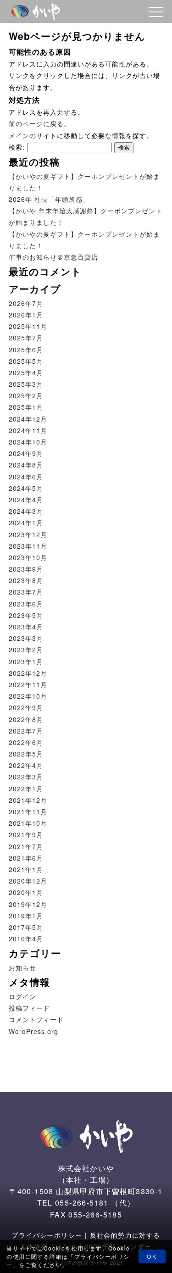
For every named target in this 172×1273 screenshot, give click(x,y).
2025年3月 (26, 384)
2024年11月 (28, 430)
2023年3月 (26, 638)
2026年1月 (26, 314)
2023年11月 (28, 545)
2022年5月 (26, 753)
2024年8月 (26, 464)
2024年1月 (26, 522)
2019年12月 (28, 904)
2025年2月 (26, 395)
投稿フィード (29, 1007)
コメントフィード (36, 1019)
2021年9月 (26, 834)
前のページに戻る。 (40, 123)
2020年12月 (28, 880)
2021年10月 (28, 823)
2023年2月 (26, 649)
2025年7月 (26, 337)
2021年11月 (28, 811)
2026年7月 (26, 303)
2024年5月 (26, 488)
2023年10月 (28, 557)
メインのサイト (33, 135)
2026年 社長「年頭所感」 (49, 199)
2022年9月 (26, 707)
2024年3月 (26, 511)
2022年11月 (28, 684)
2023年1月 (26, 661)
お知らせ (22, 967)
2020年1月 (26, 892)
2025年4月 (26, 372)
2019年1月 (26, 915)
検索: (17, 146)
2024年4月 (26, 499)
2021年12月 (28, 800)
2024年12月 (28, 418)
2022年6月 (26, 742)
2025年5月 (26, 361)
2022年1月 (26, 788)
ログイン (22, 996)
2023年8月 (26, 580)
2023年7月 (26, 591)
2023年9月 (26, 568)
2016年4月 (26, 938)
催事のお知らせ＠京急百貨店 (53, 256)
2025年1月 (26, 406)
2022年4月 (26, 765)
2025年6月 (26, 349)
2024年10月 (28, 441)
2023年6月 (26, 603)
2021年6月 (26, 857)
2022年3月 (26, 776)
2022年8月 (26, 719)
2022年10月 (28, 695)
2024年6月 (26, 476)
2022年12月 (28, 673)
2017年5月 (26, 927)
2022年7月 (26, 730)
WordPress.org (33, 1031)
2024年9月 (26, 453)
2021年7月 (26, 846)
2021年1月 (26, 869)
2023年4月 (26, 626)
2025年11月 (28, 326)
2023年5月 (26, 615)
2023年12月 (28, 534)
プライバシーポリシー (46, 1235)
